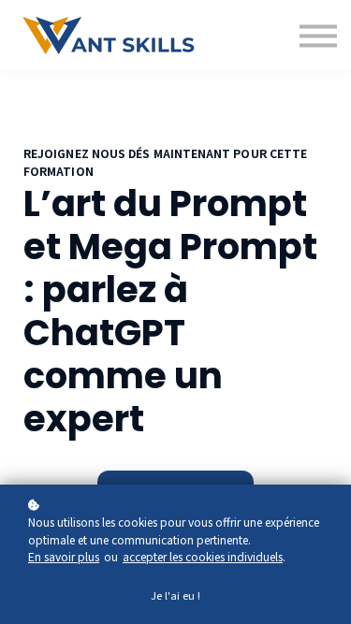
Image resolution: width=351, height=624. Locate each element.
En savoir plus (63, 556)
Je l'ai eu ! (175, 595)
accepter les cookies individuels (203, 556)
